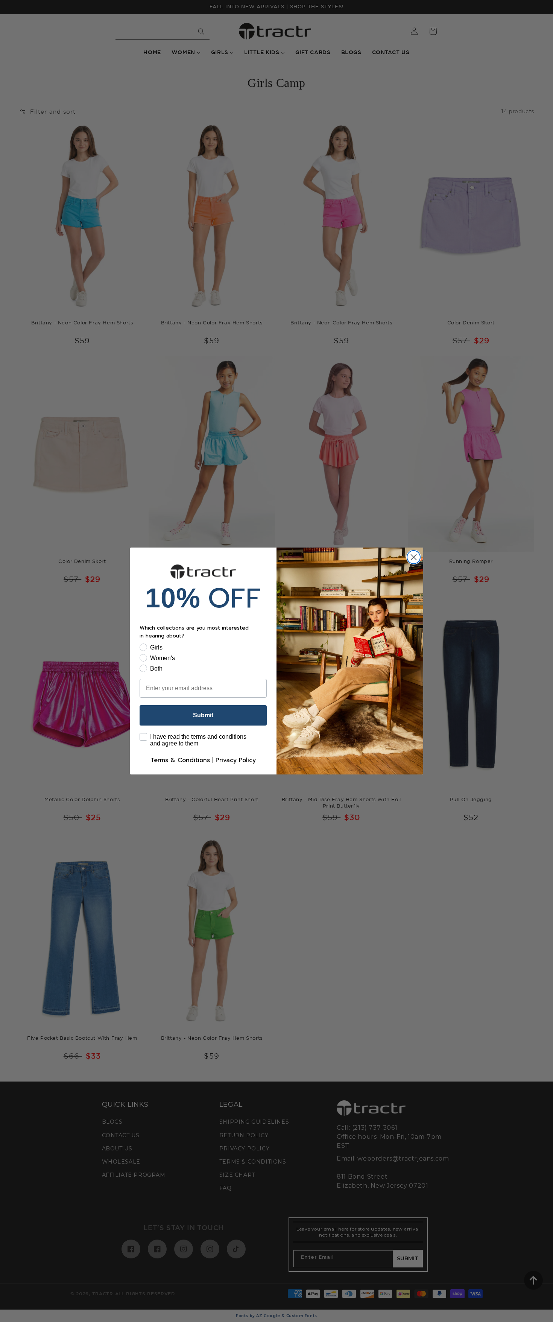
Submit (203, 715)
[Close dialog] (413, 557)
